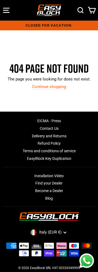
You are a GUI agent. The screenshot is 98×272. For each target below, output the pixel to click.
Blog (49, 198)
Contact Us (49, 128)
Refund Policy (49, 143)
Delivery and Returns (49, 136)
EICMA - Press (49, 121)
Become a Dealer (49, 191)
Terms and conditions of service (49, 151)
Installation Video (49, 176)
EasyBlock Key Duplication (49, 158)
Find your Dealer (49, 183)
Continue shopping (49, 87)
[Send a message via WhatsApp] (86, 260)
